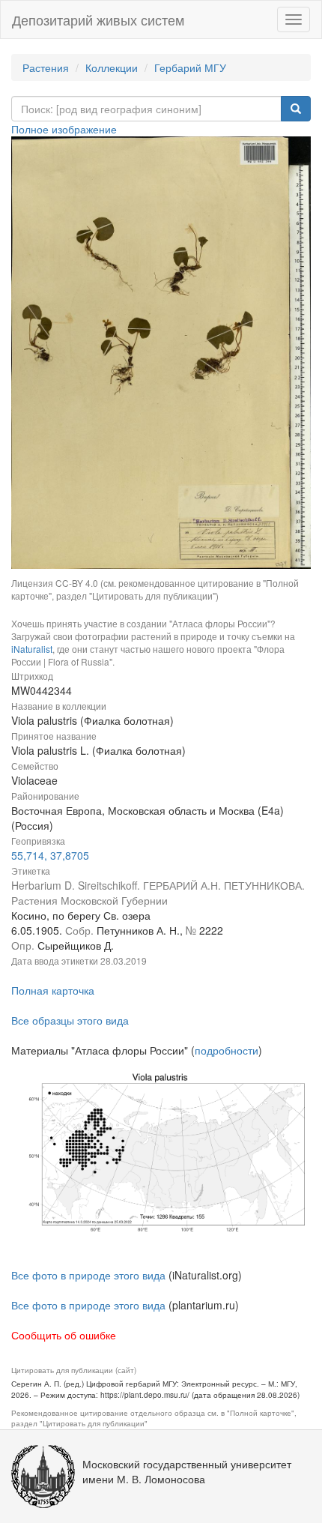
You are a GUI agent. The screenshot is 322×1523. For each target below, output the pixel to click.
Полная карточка (52, 990)
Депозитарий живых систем (98, 19)
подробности (226, 1050)
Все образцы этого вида (70, 1020)
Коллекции (111, 67)
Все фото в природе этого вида (88, 1274)
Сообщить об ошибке (63, 1334)
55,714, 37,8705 (50, 855)
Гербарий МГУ (190, 67)
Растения (45, 67)
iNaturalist (31, 648)
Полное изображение (64, 128)
